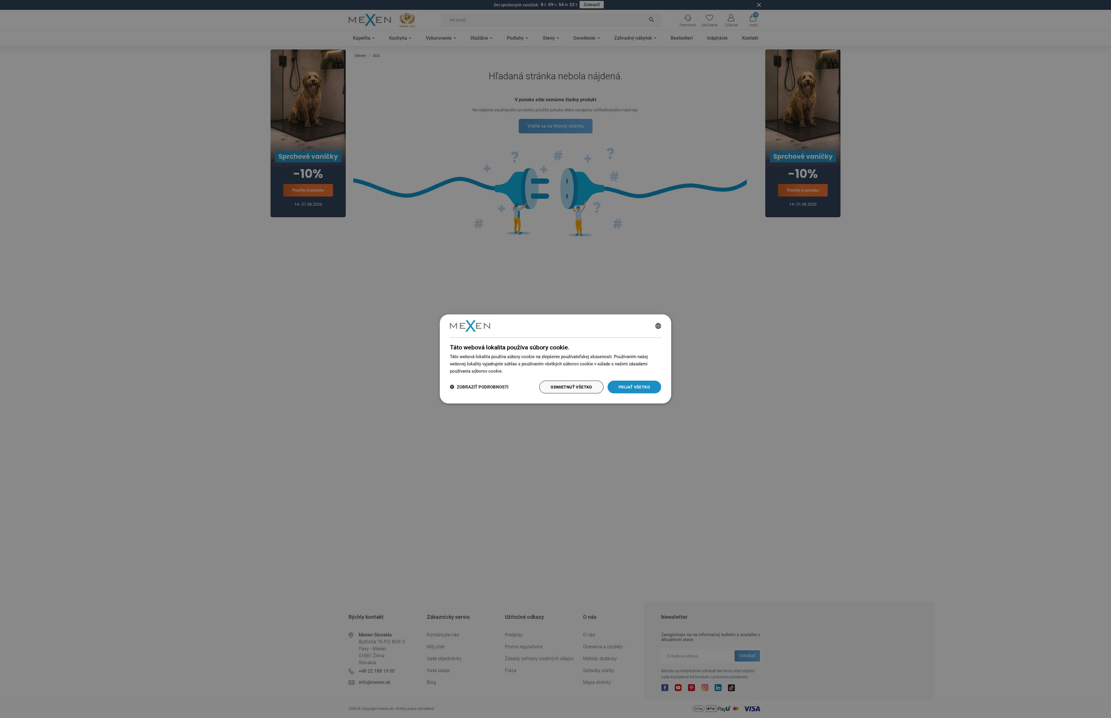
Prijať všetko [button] (634, 386)
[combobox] (658, 326)
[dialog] (555, 359)
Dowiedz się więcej (522, 371)
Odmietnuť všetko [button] (571, 386)
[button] (479, 387)
